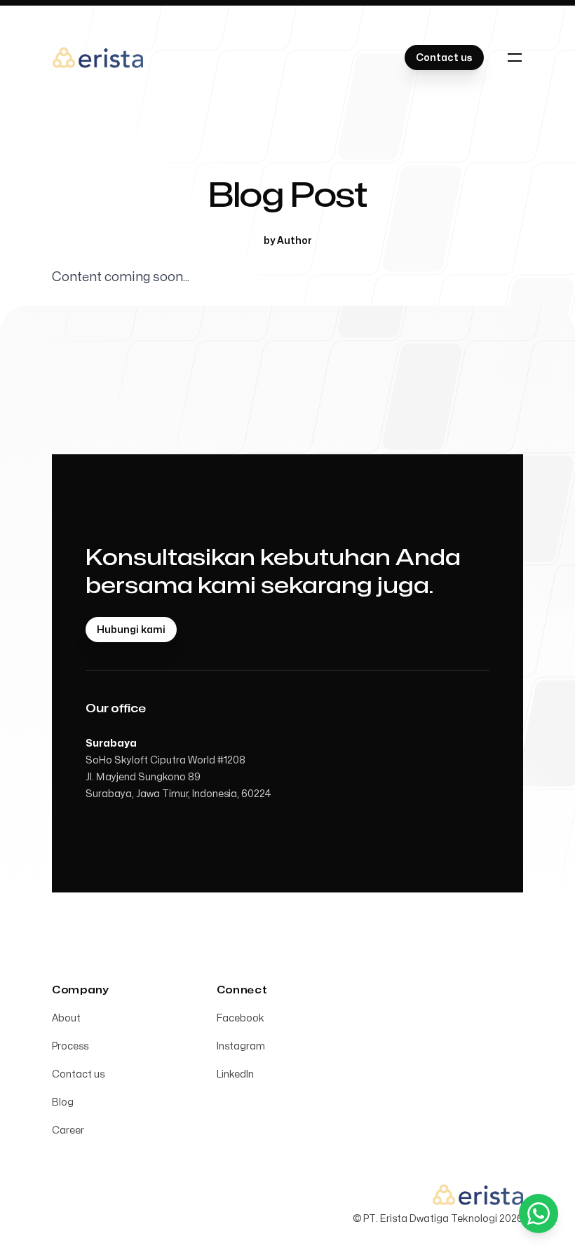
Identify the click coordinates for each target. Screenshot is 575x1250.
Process (70, 1046)
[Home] (97, 57)
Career (68, 1130)
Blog (63, 1102)
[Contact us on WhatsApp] (538, 1213)
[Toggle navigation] (514, 57)
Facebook (240, 1018)
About (66, 1018)
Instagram (241, 1046)
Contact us (78, 1074)
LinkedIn (235, 1074)
